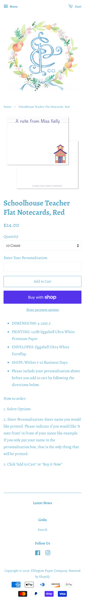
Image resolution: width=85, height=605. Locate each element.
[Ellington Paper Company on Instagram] (47, 553)
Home (7, 107)
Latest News (42, 503)
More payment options (42, 309)
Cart (78, 6)
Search (42, 529)
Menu (13, 6)
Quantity (11, 236)
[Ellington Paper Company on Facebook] (37, 553)
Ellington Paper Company (49, 570)
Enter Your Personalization (25, 258)
